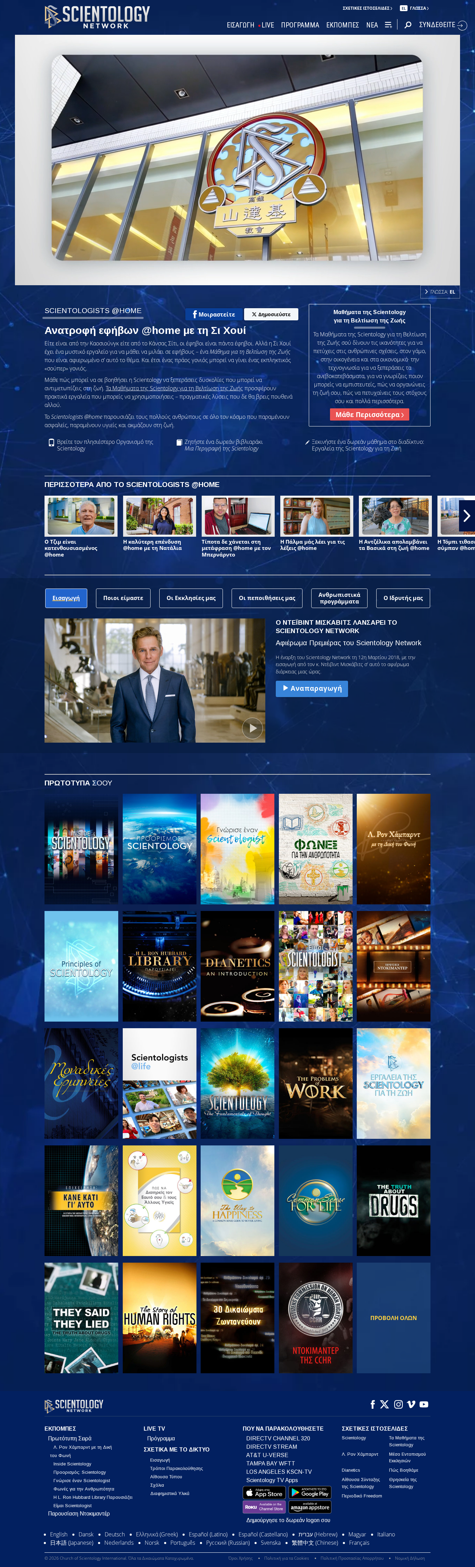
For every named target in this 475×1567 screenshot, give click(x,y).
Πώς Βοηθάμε (403, 1470)
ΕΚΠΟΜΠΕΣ (342, 25)
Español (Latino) (208, 1534)
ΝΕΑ (372, 25)
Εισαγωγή (160, 1460)
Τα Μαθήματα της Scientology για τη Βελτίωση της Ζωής (174, 388)
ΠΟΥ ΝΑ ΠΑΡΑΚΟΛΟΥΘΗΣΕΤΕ (283, 1429)
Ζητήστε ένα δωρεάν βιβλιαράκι (224, 445)
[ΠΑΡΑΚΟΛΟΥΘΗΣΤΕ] (81, 966)
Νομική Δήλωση (410, 1558)
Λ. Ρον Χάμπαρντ (360, 1454)
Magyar (357, 1534)
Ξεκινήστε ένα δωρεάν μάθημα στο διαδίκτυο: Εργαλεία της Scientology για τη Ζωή (368, 445)
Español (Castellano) (263, 1534)
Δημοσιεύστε (274, 314)
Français (359, 1542)
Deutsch (115, 1534)
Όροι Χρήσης (240, 1558)
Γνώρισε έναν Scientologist (82, 1480)
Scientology (354, 1437)
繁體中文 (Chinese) (315, 1542)
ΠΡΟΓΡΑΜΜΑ (300, 25)
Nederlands (119, 1542)
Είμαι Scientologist (72, 1505)
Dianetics (351, 1470)
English (58, 1534)
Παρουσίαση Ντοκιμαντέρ (79, 1514)
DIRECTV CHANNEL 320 (278, 1438)
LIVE (267, 25)
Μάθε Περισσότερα (368, 414)
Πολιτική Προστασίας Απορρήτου (352, 1558)
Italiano (386, 1534)
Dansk (86, 1534)
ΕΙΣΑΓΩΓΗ (241, 25)
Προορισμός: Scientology (80, 1472)
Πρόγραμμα (161, 1438)
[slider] (251, 278)
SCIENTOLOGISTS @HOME (93, 310)
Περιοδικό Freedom (362, 1495)
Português (182, 1542)
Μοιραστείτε (217, 314)
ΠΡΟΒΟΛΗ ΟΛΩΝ (393, 1318)
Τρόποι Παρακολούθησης (176, 1468)
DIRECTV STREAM (271, 1447)
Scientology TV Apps (272, 1480)
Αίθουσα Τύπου (166, 1476)
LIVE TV (154, 1429)
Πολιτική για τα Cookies (286, 1558)
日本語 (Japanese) (71, 1542)
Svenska (271, 1542)
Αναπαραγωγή (316, 688)
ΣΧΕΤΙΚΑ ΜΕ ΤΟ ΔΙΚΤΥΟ (177, 1450)
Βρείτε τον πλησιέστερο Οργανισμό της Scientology (105, 445)
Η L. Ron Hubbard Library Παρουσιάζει (93, 1497)
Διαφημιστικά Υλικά (170, 1493)
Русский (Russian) (228, 1542)
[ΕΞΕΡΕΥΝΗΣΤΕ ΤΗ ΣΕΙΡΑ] (81, 849)
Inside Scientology (72, 1463)
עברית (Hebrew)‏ (318, 1534)
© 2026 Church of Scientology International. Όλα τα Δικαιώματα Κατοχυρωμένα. (119, 1558)
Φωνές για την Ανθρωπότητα (84, 1489)
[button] (8, 515)
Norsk (152, 1542)
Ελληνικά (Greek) (157, 1534)
